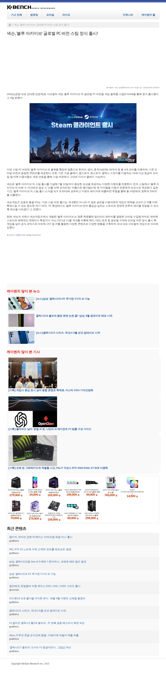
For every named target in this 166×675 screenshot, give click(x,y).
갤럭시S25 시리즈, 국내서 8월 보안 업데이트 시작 (37, 610)
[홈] (31, 7)
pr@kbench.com (126, 87)
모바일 (50, 14)
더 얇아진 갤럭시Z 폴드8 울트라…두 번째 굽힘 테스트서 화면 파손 (47, 622)
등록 (18, 235)
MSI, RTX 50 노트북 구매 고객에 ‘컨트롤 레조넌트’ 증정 (40, 549)
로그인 (9, 235)
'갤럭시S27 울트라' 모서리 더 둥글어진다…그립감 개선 (40, 647)
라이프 (66, 14)
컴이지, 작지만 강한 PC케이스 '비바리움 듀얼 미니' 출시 (40, 537)
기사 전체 (16, 14)
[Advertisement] (83, 60)
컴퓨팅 (34, 14)
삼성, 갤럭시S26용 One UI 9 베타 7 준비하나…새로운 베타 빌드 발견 (47, 561)
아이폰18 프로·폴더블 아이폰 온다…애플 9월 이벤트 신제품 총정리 (47, 598)
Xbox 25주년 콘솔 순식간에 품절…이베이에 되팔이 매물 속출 (44, 635)
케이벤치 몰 (148, 14)
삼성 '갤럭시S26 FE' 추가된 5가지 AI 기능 (32, 573)
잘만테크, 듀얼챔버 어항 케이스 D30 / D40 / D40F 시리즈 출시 (44, 586)
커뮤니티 (128, 14)
